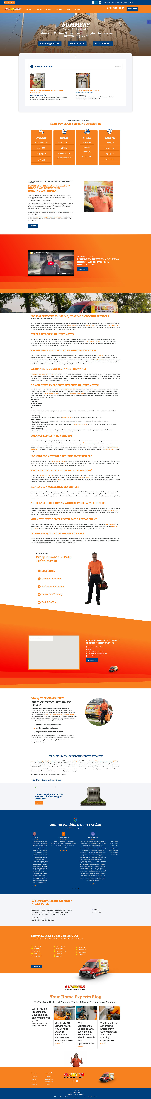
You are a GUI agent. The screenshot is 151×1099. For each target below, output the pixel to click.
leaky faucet (72, 325)
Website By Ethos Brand (91, 1095)
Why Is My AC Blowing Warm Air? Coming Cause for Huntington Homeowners (63, 1028)
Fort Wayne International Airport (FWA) (104, 761)
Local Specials (123, 2)
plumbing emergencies (51, 393)
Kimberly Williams (46, 837)
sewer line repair (110, 524)
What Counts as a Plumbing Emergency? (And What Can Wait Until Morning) (108, 1028)
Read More (34, 1025)
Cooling (48, 9)
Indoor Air (59, 9)
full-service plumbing (58, 461)
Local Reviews (115, 2)
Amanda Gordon (75, 837)
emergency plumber (69, 389)
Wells (68, 9)
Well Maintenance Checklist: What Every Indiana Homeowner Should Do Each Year (86, 1030)
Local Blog (107, 2)
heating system (90, 325)
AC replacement (112, 510)
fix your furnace (109, 449)
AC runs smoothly (112, 325)
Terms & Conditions (76, 1090)
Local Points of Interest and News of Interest (47, 780)
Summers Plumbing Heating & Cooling (42, 761)
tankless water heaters (94, 341)
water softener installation (79, 424)
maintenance (98, 360)
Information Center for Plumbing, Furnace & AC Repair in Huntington (50, 211)
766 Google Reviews (79, 828)
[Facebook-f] (73, 1079)
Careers (131, 2)
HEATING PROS (100, 356)
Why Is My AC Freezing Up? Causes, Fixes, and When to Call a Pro (41, 1013)
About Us (78, 9)
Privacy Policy (75, 1088)
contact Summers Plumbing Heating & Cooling (60, 715)
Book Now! (132, 9)
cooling (87, 477)
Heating (39, 9)
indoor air (60, 480)
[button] (149, 22)
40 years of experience (76, 393)
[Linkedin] (77, 1079)
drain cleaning (66, 417)
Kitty (104, 837)
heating (80, 477)
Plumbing (29, 9)
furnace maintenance (90, 443)
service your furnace (46, 475)
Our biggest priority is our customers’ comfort (44, 374)
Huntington (75, 761)
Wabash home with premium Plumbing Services (48, 217)
